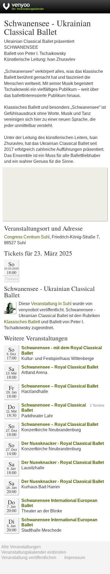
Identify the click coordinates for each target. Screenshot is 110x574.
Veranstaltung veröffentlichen (28, 557)
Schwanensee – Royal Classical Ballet (59, 367)
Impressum (74, 557)
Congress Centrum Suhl (27, 237)
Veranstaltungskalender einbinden (33, 552)
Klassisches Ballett (22, 322)
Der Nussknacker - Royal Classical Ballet (62, 443)
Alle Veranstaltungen (21, 547)
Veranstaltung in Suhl (51, 303)
